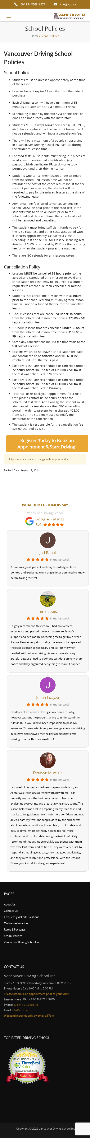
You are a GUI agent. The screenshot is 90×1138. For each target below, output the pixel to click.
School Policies (13, 936)
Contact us (11, 911)
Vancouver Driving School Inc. (22, 942)
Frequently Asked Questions (21, 917)
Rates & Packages (15, 929)
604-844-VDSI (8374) (25, 1005)
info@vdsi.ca (68, 4)
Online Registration (16, 923)
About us (9, 904)
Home (35, 36)
